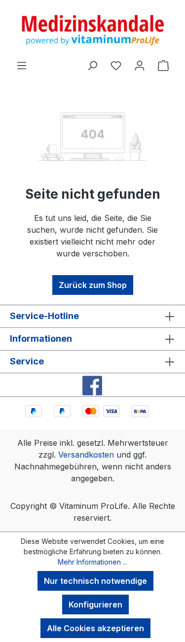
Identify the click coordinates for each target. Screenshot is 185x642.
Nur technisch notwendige (95, 581)
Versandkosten (86, 455)
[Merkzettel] (116, 65)
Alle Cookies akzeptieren (95, 628)
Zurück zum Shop (93, 285)
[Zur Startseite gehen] (92, 29)
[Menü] (22, 65)
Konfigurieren (95, 604)
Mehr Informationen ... (92, 562)
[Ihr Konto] (139, 65)
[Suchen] (92, 65)
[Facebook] (92, 384)
